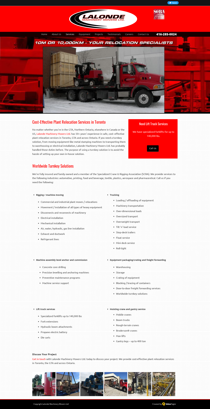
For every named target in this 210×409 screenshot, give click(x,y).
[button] (103, 77)
